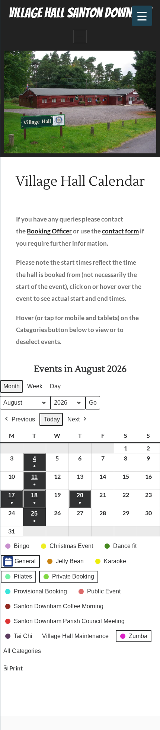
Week (34, 386)
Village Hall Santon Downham (80, 13)
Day (55, 386)
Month (11, 386)
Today (52, 419)
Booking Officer (49, 231)
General (25, 561)
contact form (120, 231)
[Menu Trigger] (142, 16)
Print (12, 670)
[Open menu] (80, 36)
